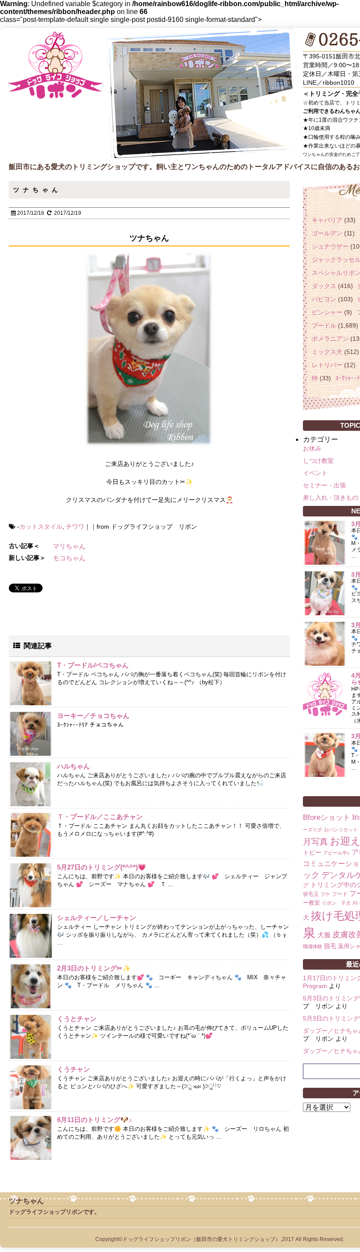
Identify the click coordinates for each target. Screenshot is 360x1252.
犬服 (324, 934)
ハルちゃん (73, 766)
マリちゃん (69, 546)
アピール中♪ (336, 852)
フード (340, 894)
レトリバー (327, 364)
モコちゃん (69, 558)
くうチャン (73, 1069)
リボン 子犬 (336, 903)
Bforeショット (326, 817)
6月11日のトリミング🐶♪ (94, 1119)
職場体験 (312, 946)
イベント (315, 472)
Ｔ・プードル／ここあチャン (100, 816)
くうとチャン (77, 1018)
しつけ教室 (318, 460)
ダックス (324, 285)
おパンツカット (341, 829)
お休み (312, 448)
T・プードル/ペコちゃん (93, 665)
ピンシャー (327, 312)
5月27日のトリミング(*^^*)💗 (101, 867)
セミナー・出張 (324, 485)
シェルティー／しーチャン (96, 917)
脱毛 (330, 945)
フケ (325, 894)
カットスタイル (40, 526)
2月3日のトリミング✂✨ (94, 968)
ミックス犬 (327, 351)
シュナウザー (330, 246)
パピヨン (324, 299)
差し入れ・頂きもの (330, 497)
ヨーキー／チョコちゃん (93, 715)
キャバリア (327, 220)
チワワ (75, 526)
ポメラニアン (330, 338)
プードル (324, 325)
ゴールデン (327, 233)
